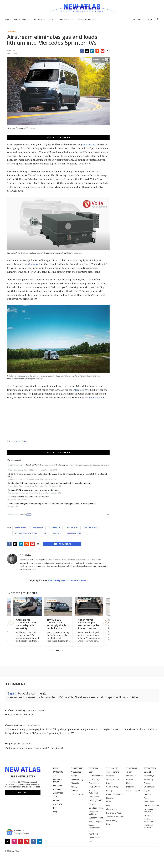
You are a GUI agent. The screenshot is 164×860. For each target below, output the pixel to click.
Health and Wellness (148, 826)
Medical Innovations (149, 820)
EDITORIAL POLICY (58, 780)
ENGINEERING (20, 19)
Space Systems (77, 794)
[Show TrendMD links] (108, 514)
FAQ (55, 811)
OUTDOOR (37, 19)
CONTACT (57, 804)
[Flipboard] (102, 51)
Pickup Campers (95, 821)
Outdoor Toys (94, 779)
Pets (108, 805)
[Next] (105, 621)
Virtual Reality (111, 820)
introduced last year (92, 397)
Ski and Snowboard (93, 832)
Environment (149, 787)
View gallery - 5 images (58, 137)
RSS (55, 808)
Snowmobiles (94, 837)
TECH (51, 19)
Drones (109, 783)
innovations (89, 144)
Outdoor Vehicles (96, 775)
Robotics (74, 790)
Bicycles (129, 779)
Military (74, 787)
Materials (75, 783)
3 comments (65, 544)
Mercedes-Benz (74, 533)
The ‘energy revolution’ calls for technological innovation (28, 497)
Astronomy (148, 779)
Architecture (76, 772)
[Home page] (82, 8)
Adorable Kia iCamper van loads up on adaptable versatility (26, 624)
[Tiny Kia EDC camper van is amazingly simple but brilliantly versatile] (58, 606)
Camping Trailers (96, 800)
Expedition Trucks (96, 808)
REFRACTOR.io (150, 768)
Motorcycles (131, 787)
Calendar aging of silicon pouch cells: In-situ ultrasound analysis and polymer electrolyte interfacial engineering (49, 483)
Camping (57, 533)
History (109, 790)
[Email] (108, 51)
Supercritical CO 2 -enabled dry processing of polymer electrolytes (32, 490)
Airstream (21, 441)
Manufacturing (77, 779)
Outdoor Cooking (96, 818)
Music (108, 801)
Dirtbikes (92, 804)
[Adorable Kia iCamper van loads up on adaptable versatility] (27, 606)
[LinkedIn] (92, 51)
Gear (91, 772)
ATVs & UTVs (94, 787)
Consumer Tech (112, 779)
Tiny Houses (94, 783)
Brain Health (149, 801)
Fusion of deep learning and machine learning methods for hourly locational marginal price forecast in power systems (51, 504)
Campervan (55, 528)
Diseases (147, 815)
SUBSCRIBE (137, 19)
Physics (147, 790)
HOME (8, 19)
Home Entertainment (115, 794)
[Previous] (10, 621)
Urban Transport (133, 790)
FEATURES (57, 785)
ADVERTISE (58, 793)
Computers (110, 775)
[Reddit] (97, 51)
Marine (129, 783)
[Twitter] (87, 51)
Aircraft (129, 772)
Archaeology (149, 775)
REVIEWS (57, 789)
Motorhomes (91, 528)
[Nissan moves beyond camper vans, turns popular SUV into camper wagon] (89, 606)
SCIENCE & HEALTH (85, 19)
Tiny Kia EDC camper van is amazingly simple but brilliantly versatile (56, 625)
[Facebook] (82, 51)
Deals (108, 824)
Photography (111, 809)
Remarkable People (114, 813)
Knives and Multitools (93, 812)
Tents (91, 841)
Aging (146, 798)
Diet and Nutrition (151, 805)
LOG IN (149, 19)
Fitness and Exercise (148, 810)
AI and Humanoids (113, 772)
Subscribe (23, 792)
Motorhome (72, 528)
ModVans (33, 264)
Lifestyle (109, 798)
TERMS (56, 796)
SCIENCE (147, 772)
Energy (74, 775)
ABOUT (56, 775)
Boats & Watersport (93, 791)
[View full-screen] (106, 59)
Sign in (12, 693)
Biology (147, 783)
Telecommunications (115, 816)
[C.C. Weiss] (12, 559)
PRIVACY (56, 800)
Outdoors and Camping (26, 533)
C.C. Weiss (25, 555)
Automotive (131, 775)
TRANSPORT (65, 19)
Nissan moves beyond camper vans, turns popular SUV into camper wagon (88, 625)
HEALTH (147, 794)
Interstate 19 (80, 389)
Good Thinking (112, 787)
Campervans (12, 32)
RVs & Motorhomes (94, 826)
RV (45, 533)
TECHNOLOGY (112, 768)
